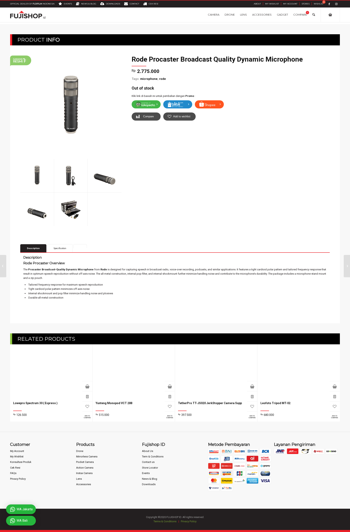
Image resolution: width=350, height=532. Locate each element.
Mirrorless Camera (86, 456)
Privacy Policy (18, 478)
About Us (147, 451)
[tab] (80, 246)
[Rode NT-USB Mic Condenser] (3, 266)
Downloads (149, 484)
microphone (149, 79)
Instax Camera (84, 473)
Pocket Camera (85, 461)
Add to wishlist (181, 116)
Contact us (148, 461)
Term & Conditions (152, 456)
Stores (305, 3)
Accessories (83, 484)
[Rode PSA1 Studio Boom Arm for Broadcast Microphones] (347, 266)
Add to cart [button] (252, 386)
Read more (87, 386)
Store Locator (150, 467)
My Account (290, 3)
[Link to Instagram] (336, 3)
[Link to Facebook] (329, 3)
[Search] (314, 14)
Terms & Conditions (165, 521)
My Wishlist (272, 3)
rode (162, 79)
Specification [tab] (60, 248)
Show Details (87, 396)
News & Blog (149, 478)
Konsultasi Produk (20, 461)
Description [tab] (33, 248)
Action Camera (84, 467)
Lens (79, 478)
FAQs (13, 473)
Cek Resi (15, 467)
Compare (148, 116)
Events (146, 473)
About (257, 3)
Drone (79, 451)
